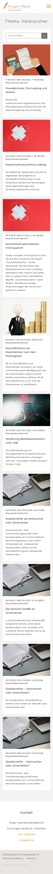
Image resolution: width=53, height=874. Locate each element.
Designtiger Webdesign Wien (16, 865)
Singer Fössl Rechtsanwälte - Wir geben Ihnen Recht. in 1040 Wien (20, 7)
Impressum (31, 858)
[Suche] (44, 36)
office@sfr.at (26, 840)
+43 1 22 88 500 (26, 834)
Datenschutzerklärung (13, 858)
